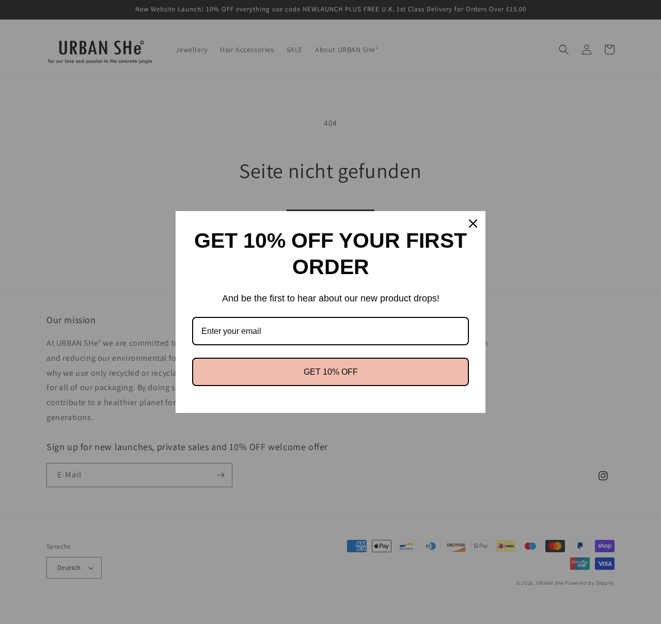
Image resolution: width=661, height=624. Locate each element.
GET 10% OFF (331, 371)
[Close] (473, 223)
